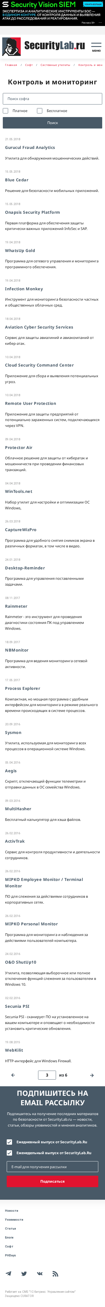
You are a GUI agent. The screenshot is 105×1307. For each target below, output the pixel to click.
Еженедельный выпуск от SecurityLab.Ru (54, 1152)
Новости (11, 1211)
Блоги (9, 1237)
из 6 (63, 1075)
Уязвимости (14, 1220)
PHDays (10, 1255)
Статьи (10, 1228)
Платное (20, 110)
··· (100, 22)
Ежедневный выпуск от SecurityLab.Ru (52, 1141)
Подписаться (52, 1181)
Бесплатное (57, 110)
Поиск (52, 122)
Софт (9, 1246)
